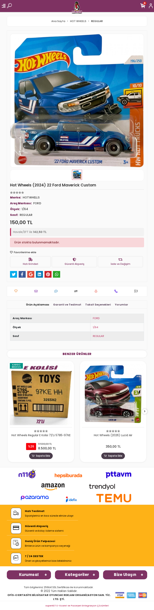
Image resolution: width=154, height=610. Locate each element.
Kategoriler (77, 574)
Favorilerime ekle (24, 252)
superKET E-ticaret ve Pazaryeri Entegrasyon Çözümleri (77, 605)
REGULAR (98, 336)
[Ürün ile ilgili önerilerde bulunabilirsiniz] (137, 291)
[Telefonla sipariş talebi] (117, 291)
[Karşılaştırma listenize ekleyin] (76, 291)
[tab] (37, 305)
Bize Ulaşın (125, 574)
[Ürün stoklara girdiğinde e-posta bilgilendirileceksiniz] (97, 291)
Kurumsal (29, 574)
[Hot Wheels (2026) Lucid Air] (113, 395)
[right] (144, 411)
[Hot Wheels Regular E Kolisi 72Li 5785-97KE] (41, 395)
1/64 (95, 327)
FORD (96, 318)
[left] (9, 411)
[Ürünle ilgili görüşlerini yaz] (57, 291)
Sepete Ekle (43, 455)
